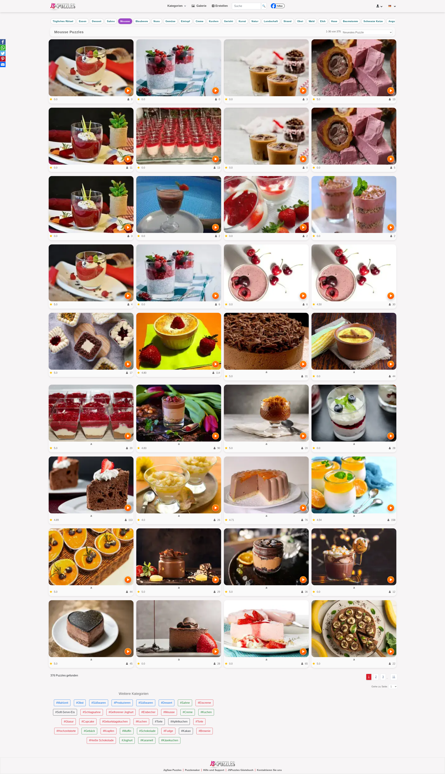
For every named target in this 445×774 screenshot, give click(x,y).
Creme (200, 21)
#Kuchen (206, 712)
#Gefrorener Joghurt (121, 712)
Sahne (111, 21)
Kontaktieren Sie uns (269, 770)
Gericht (228, 21)
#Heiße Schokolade (101, 740)
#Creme (188, 712)
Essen (83, 21)
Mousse (125, 21)
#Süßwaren (98, 702)
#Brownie (205, 730)
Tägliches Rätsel (63, 21)
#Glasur (69, 721)
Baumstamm (350, 21)
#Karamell (146, 740)
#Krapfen (108, 730)
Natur (255, 21)
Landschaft (271, 21)
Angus (393, 21)
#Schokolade (147, 730)
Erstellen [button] (221, 5)
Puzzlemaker (192, 770)
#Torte (159, 721)
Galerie (200, 5)
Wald (312, 21)
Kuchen (214, 21)
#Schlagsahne (92, 712)
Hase (334, 21)
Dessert (96, 21)
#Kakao (186, 730)
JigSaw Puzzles (172, 770)
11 (393, 676)
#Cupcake (88, 721)
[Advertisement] (311, 716)
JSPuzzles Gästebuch (240, 770)
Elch (323, 21)
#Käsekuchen (169, 740)
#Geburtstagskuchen (115, 721)
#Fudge (168, 730)
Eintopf (185, 21)
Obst (300, 21)
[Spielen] (127, 90)
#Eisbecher (148, 712)
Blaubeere (142, 21)
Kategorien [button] (175, 5)
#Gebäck (89, 730)
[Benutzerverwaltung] (379, 6)
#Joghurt (127, 740)
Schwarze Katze (373, 21)
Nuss (156, 21)
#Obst (79, 702)
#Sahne (185, 702)
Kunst (242, 21)
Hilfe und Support (213, 770)
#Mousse (169, 712)
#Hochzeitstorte (66, 730)
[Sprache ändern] (392, 6)
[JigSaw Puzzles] (63, 6)
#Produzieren (122, 702)
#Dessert (166, 702)
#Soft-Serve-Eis (65, 712)
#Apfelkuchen (179, 721)
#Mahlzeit (62, 702)
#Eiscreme (204, 702)
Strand (288, 21)
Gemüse (170, 21)
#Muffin (126, 730)
